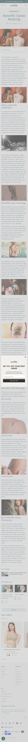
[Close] (25, 357)
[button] (3, 738)
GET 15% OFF (14, 380)
